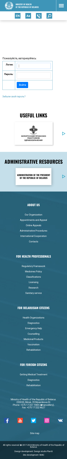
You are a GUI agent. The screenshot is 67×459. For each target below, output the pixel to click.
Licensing (33, 282)
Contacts (33, 241)
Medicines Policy (33, 271)
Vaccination (33, 344)
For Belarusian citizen (22, 27)
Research (33, 287)
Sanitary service (33, 293)
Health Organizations (33, 317)
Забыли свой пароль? (14, 96)
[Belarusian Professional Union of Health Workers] (33, 133)
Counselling (34, 334)
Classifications (33, 277)
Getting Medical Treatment (33, 374)
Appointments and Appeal (33, 220)
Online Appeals (33, 225)
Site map (34, 433)
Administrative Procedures (33, 230)
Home (5, 27)
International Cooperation (33, 236)
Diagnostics (34, 323)
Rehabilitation (34, 350)
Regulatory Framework (33, 266)
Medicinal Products (33, 339)
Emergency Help (33, 328)
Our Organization (33, 214)
